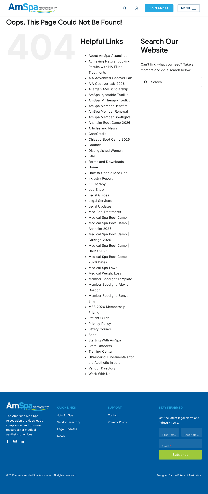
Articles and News (103, 128)
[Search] (124, 8)
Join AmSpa (159, 8)
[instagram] (15, 441)
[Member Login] (137, 8)
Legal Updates (100, 206)
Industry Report (101, 178)
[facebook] (7, 441)
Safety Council (100, 329)
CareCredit (97, 134)
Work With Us (99, 374)
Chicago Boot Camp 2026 (109, 139)
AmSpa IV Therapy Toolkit (109, 100)
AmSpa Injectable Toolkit (108, 95)
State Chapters (100, 346)
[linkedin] (22, 441)
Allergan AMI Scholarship (108, 89)
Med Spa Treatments (105, 212)
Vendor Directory (102, 368)
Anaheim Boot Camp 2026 (109, 123)
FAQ (92, 156)
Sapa (92, 335)
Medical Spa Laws (103, 268)
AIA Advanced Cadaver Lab (110, 78)
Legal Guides (99, 195)
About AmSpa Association (109, 56)
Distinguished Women (106, 151)
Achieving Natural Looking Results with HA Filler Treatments (109, 66)
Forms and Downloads (106, 162)
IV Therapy (97, 184)
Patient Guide (99, 318)
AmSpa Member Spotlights (110, 117)
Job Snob (96, 189)
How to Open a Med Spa (108, 173)
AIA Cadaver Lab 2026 (107, 84)
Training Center (101, 351)
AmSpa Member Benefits (108, 106)
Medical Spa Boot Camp (108, 217)
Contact (95, 145)
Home (93, 167)
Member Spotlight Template (110, 279)
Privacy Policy (100, 324)
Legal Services (100, 201)
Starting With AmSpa (105, 340)
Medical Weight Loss (105, 273)
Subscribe (180, 454)
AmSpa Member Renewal (108, 111)
